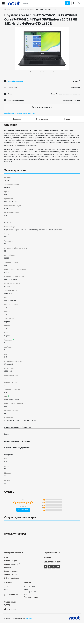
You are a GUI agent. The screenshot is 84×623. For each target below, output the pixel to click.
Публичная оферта (11, 578)
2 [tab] (34, 72)
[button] (73, 3)
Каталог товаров (10, 560)
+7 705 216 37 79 (12, 609)
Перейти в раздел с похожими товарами (19, 113)
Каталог (11, 9)
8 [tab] (53, 72)
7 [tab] (50, 72)
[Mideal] (74, 618)
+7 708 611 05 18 (12, 595)
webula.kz (29, 618)
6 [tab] (47, 72)
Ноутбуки (20, 9)
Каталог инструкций (12, 564)
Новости (7, 567)
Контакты (47, 557)
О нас (6, 557)
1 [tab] (30, 72)
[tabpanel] (42, 48)
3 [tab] (37, 72)
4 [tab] (40, 72)
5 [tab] (44, 72)
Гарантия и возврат (11, 571)
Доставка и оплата (11, 574)
